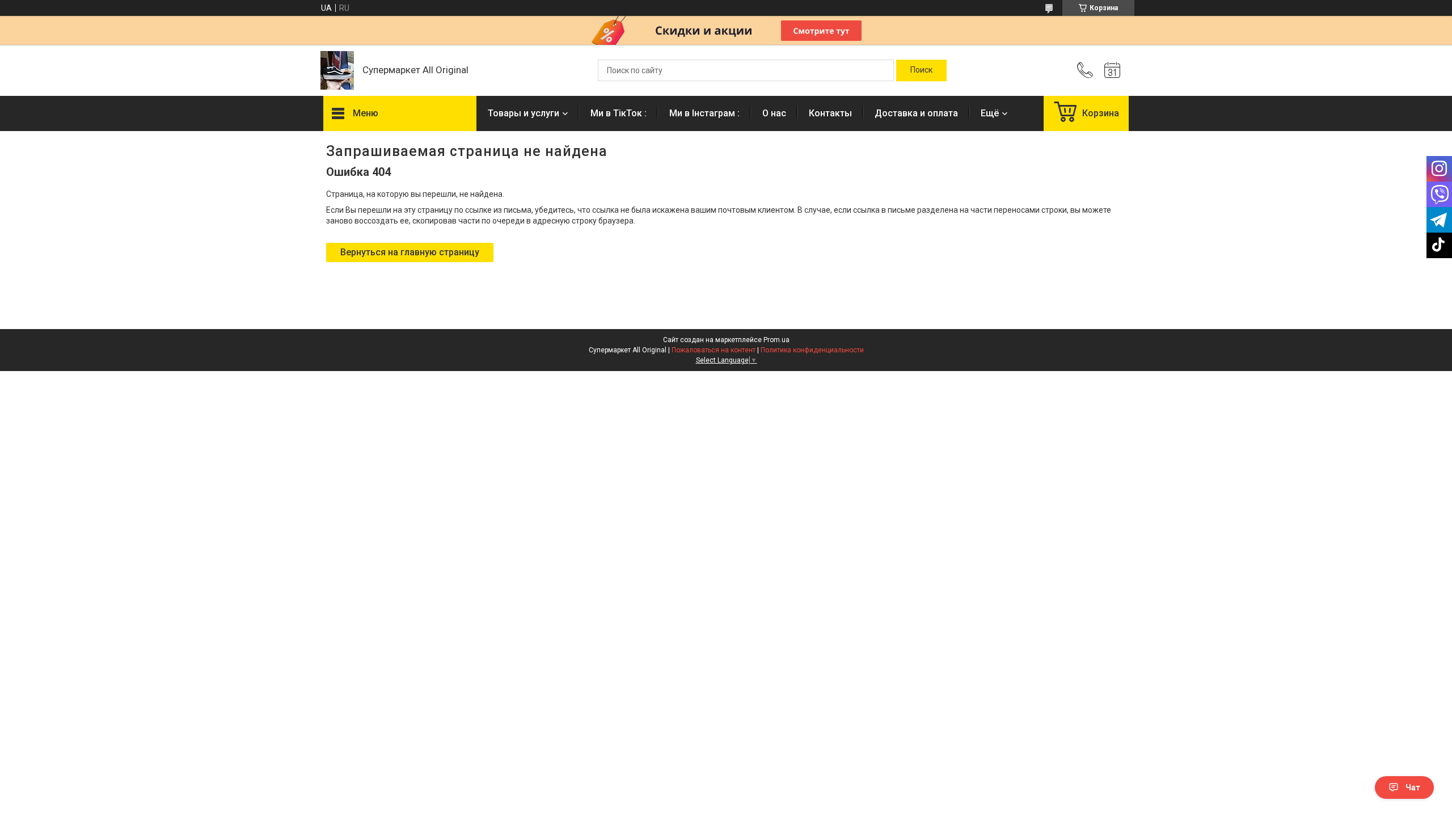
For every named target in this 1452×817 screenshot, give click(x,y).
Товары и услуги (523, 113)
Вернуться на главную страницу (409, 252)
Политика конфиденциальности (812, 350)
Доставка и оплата (916, 113)
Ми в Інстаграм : (704, 113)
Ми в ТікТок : (618, 113)
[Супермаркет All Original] (337, 70)
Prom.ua (776, 340)
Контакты (830, 113)
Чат (1412, 787)
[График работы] (1112, 70)
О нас (774, 113)
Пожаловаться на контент (713, 350)
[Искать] (921, 70)
